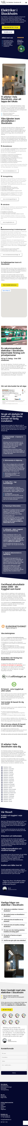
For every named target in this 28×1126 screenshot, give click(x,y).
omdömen (19, 43)
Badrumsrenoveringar (6, 1087)
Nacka (2, 1108)
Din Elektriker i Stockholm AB (13, 2)
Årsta (2, 1105)
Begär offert (4, 1097)
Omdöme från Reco (12, 889)
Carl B (9, 1040)
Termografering (5, 1089)
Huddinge (3, 1106)
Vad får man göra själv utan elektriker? (15, 940)
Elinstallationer (4, 1085)
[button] (26, 2)
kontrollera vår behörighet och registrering (11, 665)
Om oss (3, 1094)
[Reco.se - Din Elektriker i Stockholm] (21, 48)
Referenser (3, 1096)
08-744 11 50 (4, 1122)
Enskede (3, 1104)
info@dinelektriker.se (6, 1119)
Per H (9, 888)
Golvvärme (3, 1088)
